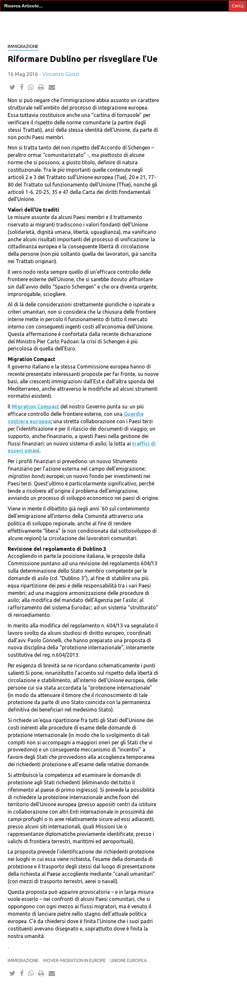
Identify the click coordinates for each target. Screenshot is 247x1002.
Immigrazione (23, 960)
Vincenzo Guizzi (60, 74)
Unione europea (128, 960)
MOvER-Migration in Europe (74, 960)
